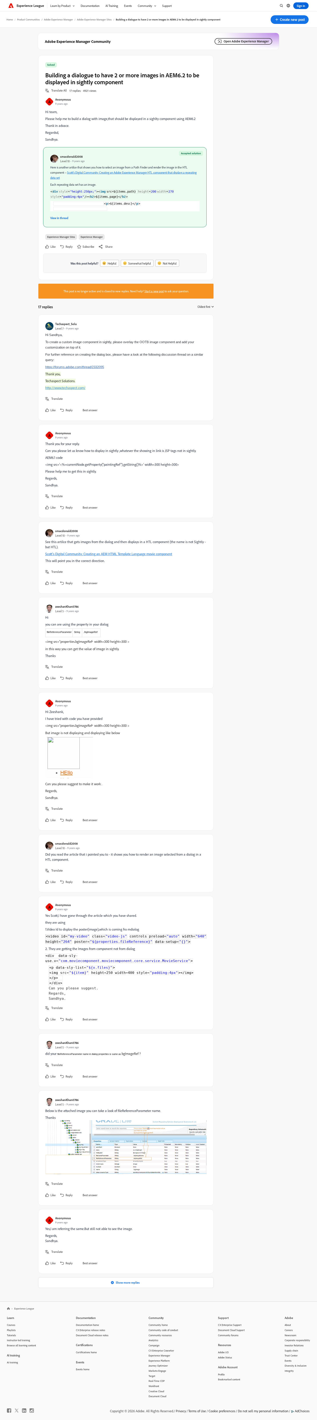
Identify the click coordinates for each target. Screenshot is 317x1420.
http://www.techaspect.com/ (65, 388)
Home (9, 19)
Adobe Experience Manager (58, 19)
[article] (125, 368)
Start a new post (154, 291)
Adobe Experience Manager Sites (94, 19)
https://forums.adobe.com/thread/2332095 (74, 367)
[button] (290, 19)
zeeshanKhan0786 (67, 606)
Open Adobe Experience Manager (246, 41)
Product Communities (28, 19)
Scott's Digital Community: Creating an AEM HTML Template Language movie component (108, 554)
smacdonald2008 (71, 156)
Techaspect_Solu (66, 324)
